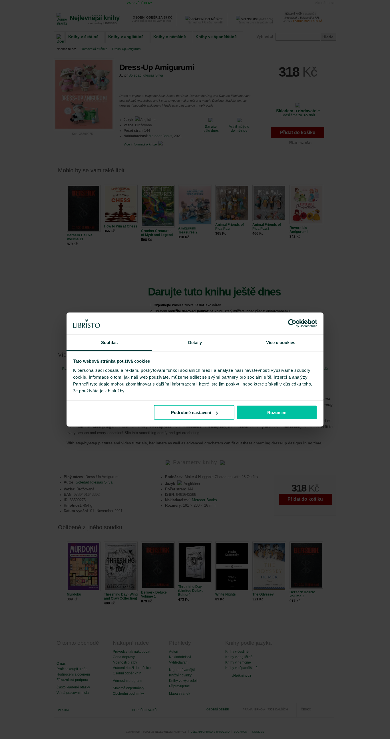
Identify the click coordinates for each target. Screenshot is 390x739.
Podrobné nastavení (191, 412)
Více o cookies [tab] (280, 342)
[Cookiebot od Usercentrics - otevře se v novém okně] (292, 323)
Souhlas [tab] (109, 342)
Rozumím (276, 412)
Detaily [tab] (195, 342)
